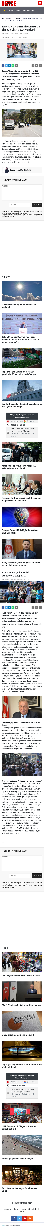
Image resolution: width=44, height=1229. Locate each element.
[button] (33, 65)
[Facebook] (3, 65)
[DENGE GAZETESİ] (9, 3)
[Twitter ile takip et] (19, 1218)
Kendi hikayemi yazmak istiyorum (21, 10)
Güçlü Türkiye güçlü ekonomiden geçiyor (24, 13)
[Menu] (40, 3)
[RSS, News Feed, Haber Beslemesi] (30, 1218)
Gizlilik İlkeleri (32, 1209)
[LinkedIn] (9, 65)
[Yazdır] (16, 65)
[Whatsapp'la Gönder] (13, 65)
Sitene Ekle (21, 1212)
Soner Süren (15, 170)
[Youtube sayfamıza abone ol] (24, 1218)
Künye (16, 1209)
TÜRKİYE (17, 18)
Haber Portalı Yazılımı (12, 1226)
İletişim (23, 1209)
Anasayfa (7, 18)
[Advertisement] (22, 248)
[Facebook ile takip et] (14, 1218)
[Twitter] (6, 65)
